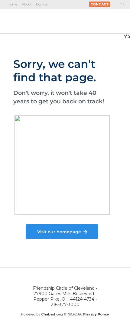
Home (12, 4)
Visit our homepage (59, 232)
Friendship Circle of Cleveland (40, 21)
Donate (41, 4)
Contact (99, 4)
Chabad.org (52, 314)
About (26, 4)
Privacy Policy (96, 314)
